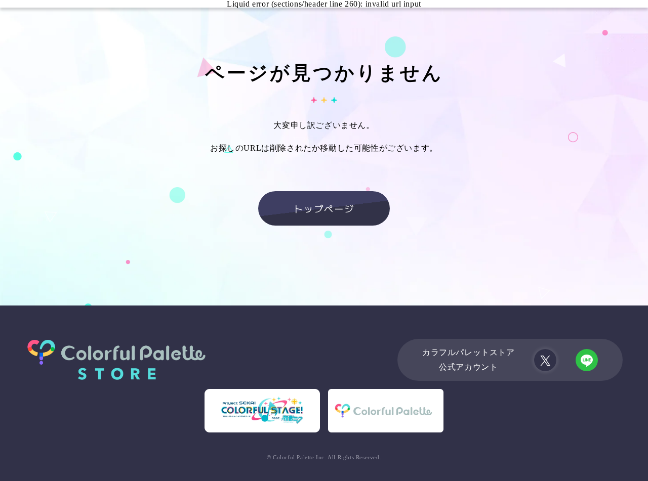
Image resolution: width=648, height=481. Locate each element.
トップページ (324, 208)
